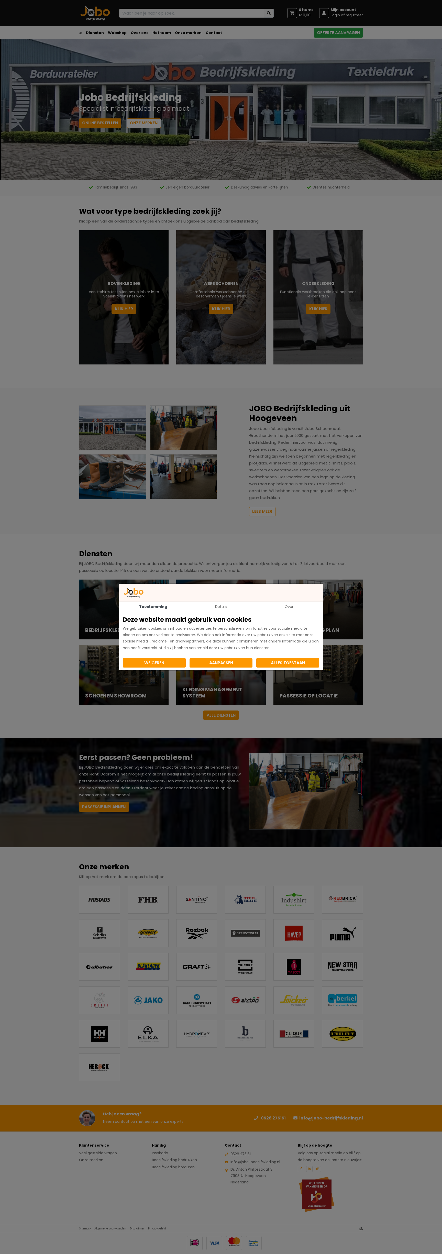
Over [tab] (289, 606)
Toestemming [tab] (153, 606)
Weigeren (154, 663)
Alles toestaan (288, 663)
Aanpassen (221, 663)
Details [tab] (221, 606)
